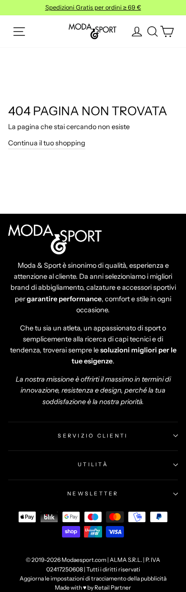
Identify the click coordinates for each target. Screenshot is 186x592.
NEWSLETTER (93, 493)
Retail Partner (112, 587)
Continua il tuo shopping (46, 143)
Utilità (93, 464)
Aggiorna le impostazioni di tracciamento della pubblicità (93, 578)
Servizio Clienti (93, 435)
